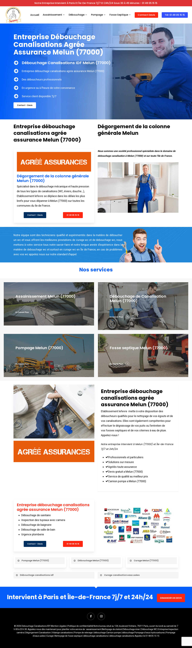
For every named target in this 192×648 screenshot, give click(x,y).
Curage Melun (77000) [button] (146, 560)
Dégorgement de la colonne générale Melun (134, 130)
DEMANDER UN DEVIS (171, 597)
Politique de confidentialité (80, 626)
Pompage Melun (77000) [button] (35, 560)
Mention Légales (58, 626)
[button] (25, 105)
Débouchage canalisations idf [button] (37, 575)
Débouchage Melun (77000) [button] (93, 560)
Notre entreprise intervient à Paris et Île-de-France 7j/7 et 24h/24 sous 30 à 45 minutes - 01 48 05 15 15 (95, 3)
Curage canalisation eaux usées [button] (122, 575)
